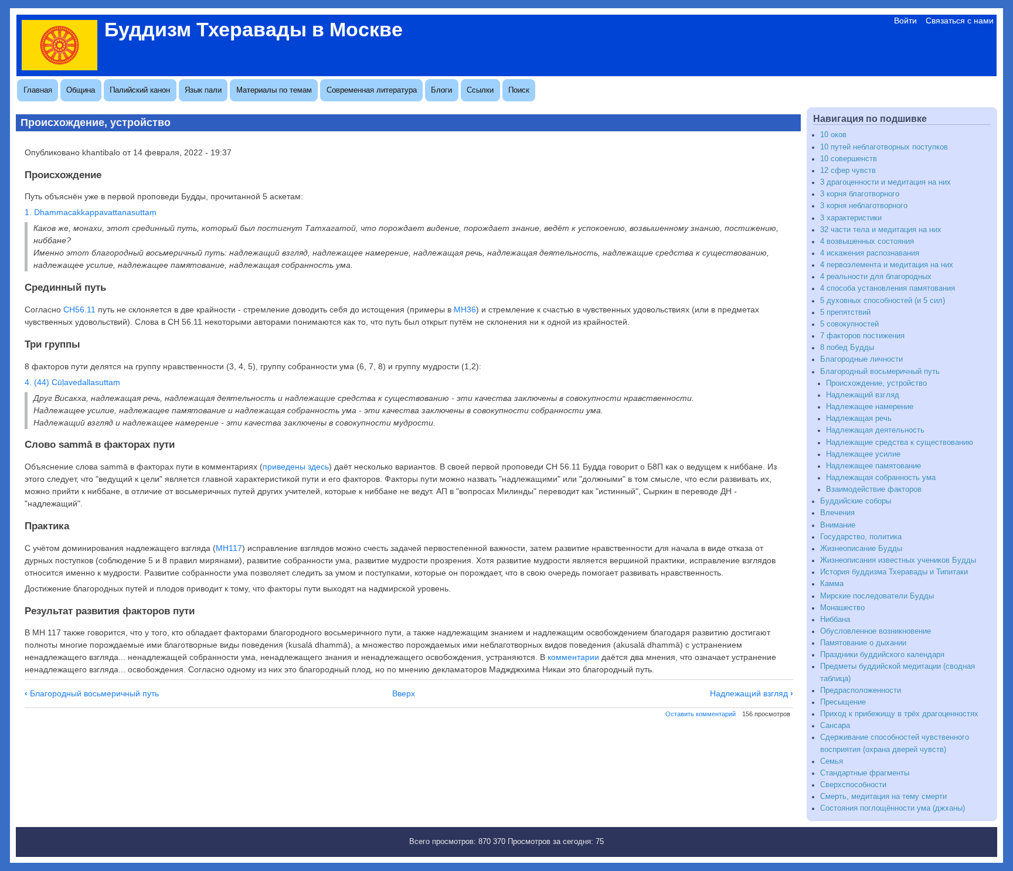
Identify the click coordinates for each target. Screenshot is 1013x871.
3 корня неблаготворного (863, 206)
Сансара (835, 726)
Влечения (837, 513)
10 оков (833, 135)
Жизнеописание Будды (861, 549)
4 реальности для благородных (876, 277)
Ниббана (835, 619)
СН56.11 (79, 309)
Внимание (837, 525)
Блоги (441, 90)
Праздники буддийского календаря (882, 655)
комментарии (573, 657)
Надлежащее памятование (873, 466)
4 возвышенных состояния (867, 241)
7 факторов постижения (862, 336)
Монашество (842, 608)
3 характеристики (851, 218)
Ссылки (480, 90)
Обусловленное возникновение (875, 631)
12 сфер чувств (848, 170)
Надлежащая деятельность (875, 430)
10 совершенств (848, 159)
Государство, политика (861, 537)
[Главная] (59, 67)
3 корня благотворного (859, 194)
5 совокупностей (849, 324)
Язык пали (203, 90)
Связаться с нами (960, 20)
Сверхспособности (853, 785)
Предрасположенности (860, 690)
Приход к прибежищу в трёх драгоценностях (899, 714)
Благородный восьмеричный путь (92, 693)
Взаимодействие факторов (874, 489)
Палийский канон (140, 90)
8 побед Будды (847, 347)
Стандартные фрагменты (864, 773)
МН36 (465, 309)
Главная (37, 90)
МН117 (229, 548)
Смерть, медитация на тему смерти (883, 796)
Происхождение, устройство (876, 383)
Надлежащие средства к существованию (899, 442)
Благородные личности (861, 359)
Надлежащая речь (859, 418)
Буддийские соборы (855, 501)
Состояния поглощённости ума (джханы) (892, 808)
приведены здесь (296, 466)
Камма (832, 584)
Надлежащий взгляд (751, 693)
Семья (831, 761)
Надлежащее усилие (863, 454)
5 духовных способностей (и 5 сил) (882, 301)
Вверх (403, 693)
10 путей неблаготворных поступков (884, 147)
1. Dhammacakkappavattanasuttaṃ (91, 212)
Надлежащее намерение (869, 407)
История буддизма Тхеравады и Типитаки (894, 572)
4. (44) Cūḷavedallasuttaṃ (72, 382)
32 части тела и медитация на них (880, 230)
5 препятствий (845, 312)
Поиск (518, 90)
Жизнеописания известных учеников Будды (898, 560)
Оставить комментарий (700, 713)
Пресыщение (843, 702)
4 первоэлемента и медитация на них (886, 265)
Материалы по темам (274, 90)
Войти (905, 20)
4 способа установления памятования (887, 288)
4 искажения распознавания (869, 253)
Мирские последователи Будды (877, 596)
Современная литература (372, 90)
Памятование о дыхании (863, 643)
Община (80, 90)
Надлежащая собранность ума (881, 478)
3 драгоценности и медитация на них (885, 182)
